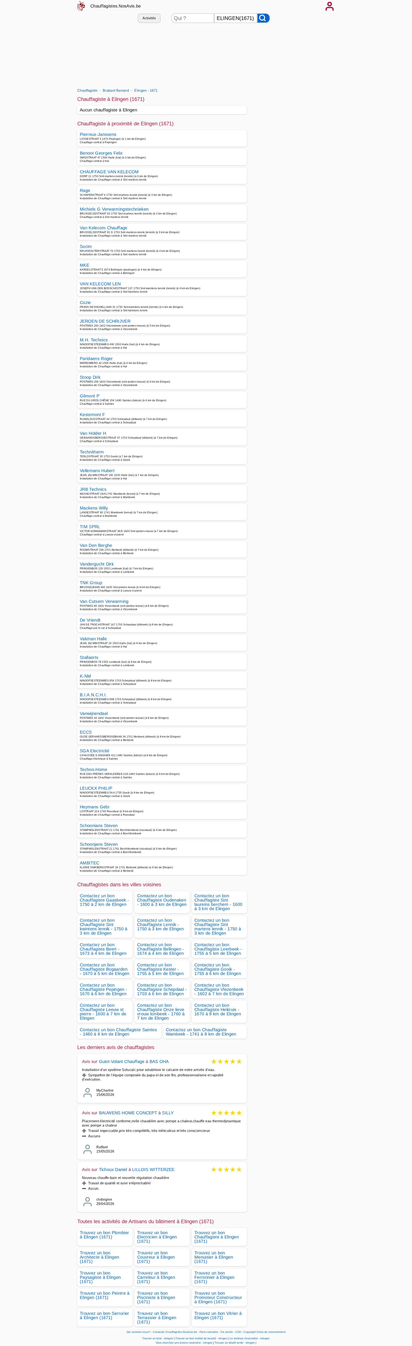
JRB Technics (93, 489)
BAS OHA (159, 1061)
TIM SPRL (90, 526)
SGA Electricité (94, 751)
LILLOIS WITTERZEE (153, 1169)
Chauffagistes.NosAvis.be (115, 6)
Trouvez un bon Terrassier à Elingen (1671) (156, 1317)
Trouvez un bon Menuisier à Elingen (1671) (213, 1257)
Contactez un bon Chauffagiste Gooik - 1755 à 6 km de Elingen (217, 969)
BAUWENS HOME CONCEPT (128, 1112)
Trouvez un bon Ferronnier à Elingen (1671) (214, 1277)
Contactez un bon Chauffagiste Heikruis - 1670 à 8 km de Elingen (217, 1009)
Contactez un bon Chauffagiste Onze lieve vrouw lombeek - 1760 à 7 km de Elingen (161, 1012)
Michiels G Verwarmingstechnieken (114, 209)
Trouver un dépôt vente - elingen (235, 1342)
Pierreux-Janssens (98, 134)
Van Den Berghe (96, 545)
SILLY (168, 1112)
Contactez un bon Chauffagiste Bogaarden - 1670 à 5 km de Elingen (104, 969)
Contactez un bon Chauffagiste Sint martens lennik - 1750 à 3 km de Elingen (217, 926)
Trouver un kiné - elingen (157, 1338)
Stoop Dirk (90, 377)
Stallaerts (89, 657)
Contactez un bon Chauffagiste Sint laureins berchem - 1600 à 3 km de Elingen (218, 902)
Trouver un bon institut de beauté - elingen (201, 1338)
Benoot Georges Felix (101, 153)
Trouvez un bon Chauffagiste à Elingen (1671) (216, 1237)
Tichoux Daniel (113, 1169)
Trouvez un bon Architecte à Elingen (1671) (99, 1257)
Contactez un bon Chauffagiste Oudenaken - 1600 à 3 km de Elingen (162, 900)
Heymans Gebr (95, 807)
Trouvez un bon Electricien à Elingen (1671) (157, 1237)
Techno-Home (93, 769)
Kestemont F (92, 414)
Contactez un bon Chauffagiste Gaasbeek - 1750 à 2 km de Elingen (104, 900)
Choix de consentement (271, 1332)
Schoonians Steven (99, 825)
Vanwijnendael (94, 713)
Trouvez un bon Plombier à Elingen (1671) (104, 1234)
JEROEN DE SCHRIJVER (105, 321)
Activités (149, 18)
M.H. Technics (94, 340)
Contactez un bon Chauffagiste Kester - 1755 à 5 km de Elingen (160, 969)
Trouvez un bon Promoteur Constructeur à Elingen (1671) (218, 1297)
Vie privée (226, 1332)
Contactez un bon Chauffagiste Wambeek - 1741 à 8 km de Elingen (201, 1031)
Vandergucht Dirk (97, 564)
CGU (238, 1332)
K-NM (85, 676)
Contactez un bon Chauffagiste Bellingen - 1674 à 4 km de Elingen (160, 949)
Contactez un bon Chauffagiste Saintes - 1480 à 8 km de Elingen (118, 1031)
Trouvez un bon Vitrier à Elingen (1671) (218, 1315)
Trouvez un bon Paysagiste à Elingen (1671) (100, 1277)
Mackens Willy (94, 508)
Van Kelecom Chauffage (103, 228)
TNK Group (91, 582)
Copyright (250, 1332)
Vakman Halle (93, 638)
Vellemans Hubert (97, 470)
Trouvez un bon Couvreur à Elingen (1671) (156, 1257)
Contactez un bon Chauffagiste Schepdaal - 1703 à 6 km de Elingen (162, 989)
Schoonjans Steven (99, 844)
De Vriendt (90, 620)
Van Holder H (93, 433)
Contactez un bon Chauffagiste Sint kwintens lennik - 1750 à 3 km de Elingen (103, 926)
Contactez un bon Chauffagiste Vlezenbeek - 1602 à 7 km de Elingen (219, 989)
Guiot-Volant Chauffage (121, 1061)
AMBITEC (89, 863)
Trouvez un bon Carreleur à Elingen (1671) (156, 1277)
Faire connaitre (209, 1332)
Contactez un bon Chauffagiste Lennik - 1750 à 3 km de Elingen (160, 924)
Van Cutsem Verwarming (104, 601)
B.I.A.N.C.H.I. (93, 695)
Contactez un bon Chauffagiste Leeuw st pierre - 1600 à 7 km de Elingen (103, 1012)
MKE (84, 265)
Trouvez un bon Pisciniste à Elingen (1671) (156, 1297)
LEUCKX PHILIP (96, 788)
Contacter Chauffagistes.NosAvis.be (175, 1332)
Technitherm (92, 452)
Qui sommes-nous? (138, 1332)
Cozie (85, 302)
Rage (85, 190)
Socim (86, 246)
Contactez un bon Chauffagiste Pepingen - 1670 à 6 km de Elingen (103, 989)
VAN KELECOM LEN (100, 284)
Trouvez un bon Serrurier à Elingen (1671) (104, 1315)
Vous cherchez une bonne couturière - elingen (184, 1342)
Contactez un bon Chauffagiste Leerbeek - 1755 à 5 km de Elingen (218, 949)
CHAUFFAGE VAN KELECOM (109, 171)
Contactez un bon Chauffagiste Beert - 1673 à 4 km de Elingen (103, 949)
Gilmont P (89, 396)
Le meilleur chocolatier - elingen (250, 1338)
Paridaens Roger (96, 358)
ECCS (86, 732)
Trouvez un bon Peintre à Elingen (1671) (105, 1295)
